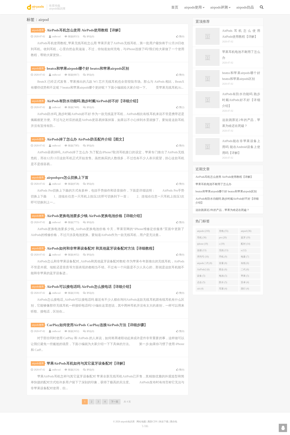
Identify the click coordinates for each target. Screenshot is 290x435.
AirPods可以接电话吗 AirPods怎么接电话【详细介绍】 (90, 287)
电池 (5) (223, 275)
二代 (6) (245, 269)
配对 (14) (245, 243)
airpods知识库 (36, 7)
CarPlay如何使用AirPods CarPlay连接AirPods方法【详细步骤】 (97, 325)
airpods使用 (193, 7)
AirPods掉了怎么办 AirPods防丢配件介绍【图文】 (86, 139)
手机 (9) (223, 256)
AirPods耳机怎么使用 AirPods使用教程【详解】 (84, 30)
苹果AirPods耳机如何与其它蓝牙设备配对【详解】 (87, 363)
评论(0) (90, 36)
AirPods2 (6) (203, 269)
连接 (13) (201, 250)
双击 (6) (223, 269)
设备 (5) (201, 275)
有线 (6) (245, 263)
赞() (181, 36)
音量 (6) (223, 263)
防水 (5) (223, 282)
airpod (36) (246, 231)
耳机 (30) (201, 237)
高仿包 (173, 421)
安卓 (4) (245, 282)
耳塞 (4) (223, 288)
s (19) (222, 243)
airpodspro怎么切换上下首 (67, 178)
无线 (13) (223, 250)
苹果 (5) (245, 275)
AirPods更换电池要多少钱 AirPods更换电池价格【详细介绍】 (95, 216)
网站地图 (141, 421)
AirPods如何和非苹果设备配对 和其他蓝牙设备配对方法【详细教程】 (101, 248)
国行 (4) (245, 288)
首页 (174, 7)
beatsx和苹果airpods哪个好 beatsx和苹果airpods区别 (88, 68)
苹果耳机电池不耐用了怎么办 (213, 184)
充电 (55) (223, 231)
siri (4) (200, 288)
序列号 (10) (203, 256)
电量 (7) (245, 256)
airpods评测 (219, 7)
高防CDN (152, 421)
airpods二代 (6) (204, 263)
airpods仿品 (245, 7)
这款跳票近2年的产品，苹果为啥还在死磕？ (222, 210)
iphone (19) (202, 243)
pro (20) (223, 237)
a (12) (243, 250)
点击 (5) (201, 282)
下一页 (114, 401)
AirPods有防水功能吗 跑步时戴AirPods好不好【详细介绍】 (93, 101)
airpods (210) (203, 231)
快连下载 (163, 421)
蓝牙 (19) (245, 237)
